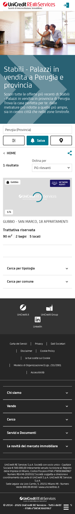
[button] (69, 153)
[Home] (29, 5)
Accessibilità (37, 372)
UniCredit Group (49, 314)
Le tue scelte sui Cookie (37, 358)
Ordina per (39, 161)
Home (11, 153)
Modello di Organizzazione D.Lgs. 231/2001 (37, 365)
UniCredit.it (23, 314)
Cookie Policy (47, 350)
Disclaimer (26, 350)
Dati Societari (58, 343)
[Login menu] (66, 5)
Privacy (39, 343)
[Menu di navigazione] (66, 507)
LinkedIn (37, 326)
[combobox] (52, 168)
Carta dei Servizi (18, 343)
